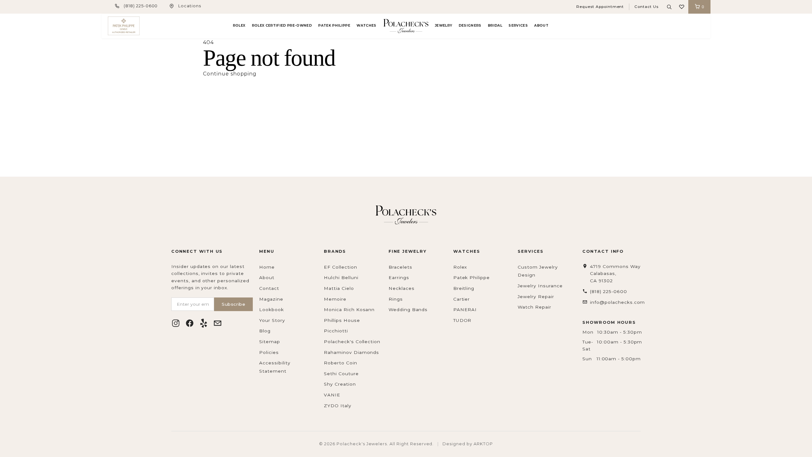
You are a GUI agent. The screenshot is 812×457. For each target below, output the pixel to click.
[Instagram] (175, 323)
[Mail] (217, 323)
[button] (681, 7)
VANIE (332, 394)
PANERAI (465, 309)
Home (267, 267)
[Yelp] (203, 323)
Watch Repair (534, 307)
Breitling (464, 288)
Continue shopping (230, 74)
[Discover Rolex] (680, 26)
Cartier (461, 299)
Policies (269, 352)
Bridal (495, 25)
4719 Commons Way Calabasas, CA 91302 (615, 273)
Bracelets (400, 267)
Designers (470, 25)
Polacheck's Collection (352, 341)
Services (518, 25)
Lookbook (271, 309)
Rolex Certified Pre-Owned (282, 25)
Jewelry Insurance (540, 285)
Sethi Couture (341, 373)
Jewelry (443, 25)
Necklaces (402, 288)
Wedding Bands (408, 309)
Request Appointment (600, 6)
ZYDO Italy (337, 405)
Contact (269, 288)
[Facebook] (189, 323)
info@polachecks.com (617, 302)
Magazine (271, 299)
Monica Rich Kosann (349, 309)
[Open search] (669, 7)
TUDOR (462, 320)
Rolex (239, 25)
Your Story (272, 320)
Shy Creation (340, 384)
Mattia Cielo (339, 288)
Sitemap (269, 341)
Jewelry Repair (536, 296)
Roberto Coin (340, 362)
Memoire (335, 299)
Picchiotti (336, 330)
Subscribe (233, 304)
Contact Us (646, 6)
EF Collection (340, 267)
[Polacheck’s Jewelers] (124, 25)
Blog (265, 330)
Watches (366, 25)
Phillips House (342, 320)
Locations (189, 5)
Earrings (399, 277)
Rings (396, 299)
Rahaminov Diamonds (351, 352)
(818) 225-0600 (141, 5)
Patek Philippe (334, 25)
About (541, 25)
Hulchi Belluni (341, 277)
